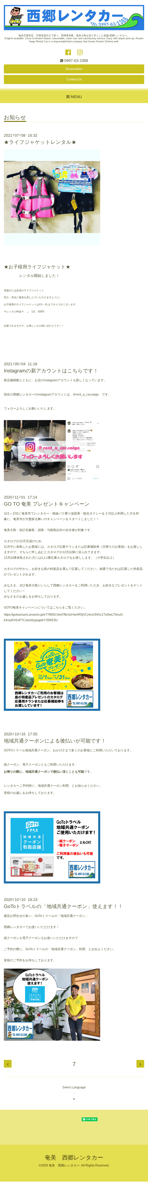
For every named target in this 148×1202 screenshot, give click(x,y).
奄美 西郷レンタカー (74, 1157)
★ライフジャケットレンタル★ (40, 142)
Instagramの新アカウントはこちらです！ (51, 371)
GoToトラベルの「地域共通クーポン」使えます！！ (63, 906)
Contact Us (74, 79)
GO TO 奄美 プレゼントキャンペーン (47, 504)
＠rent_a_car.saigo (86, 394)
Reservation (74, 69)
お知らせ (15, 117)
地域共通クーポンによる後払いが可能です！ (55, 741)
